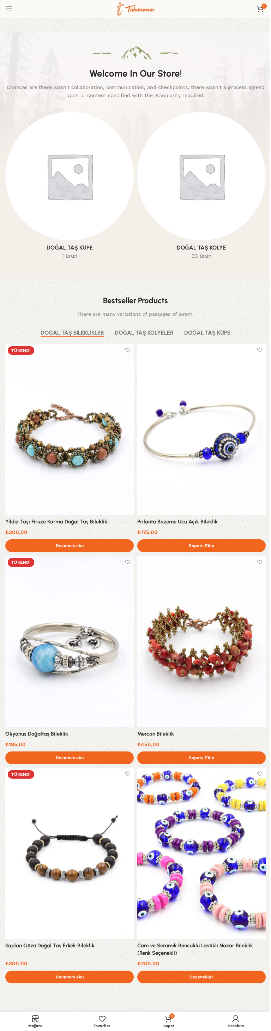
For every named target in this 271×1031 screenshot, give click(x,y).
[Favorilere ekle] (127, 350)
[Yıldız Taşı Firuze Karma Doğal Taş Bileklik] (69, 429)
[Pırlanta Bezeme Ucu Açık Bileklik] (201, 429)
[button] (201, 545)
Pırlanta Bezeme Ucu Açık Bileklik (177, 522)
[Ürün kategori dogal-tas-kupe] (69, 188)
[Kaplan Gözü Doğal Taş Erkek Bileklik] (69, 853)
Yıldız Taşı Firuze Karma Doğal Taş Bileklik (56, 522)
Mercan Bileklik (155, 734)
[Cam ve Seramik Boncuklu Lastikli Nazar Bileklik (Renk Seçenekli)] (201, 853)
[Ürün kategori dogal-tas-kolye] (201, 188)
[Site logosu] (135, 8)
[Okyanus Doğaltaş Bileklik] (69, 641)
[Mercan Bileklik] (201, 641)
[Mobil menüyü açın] (9, 9)
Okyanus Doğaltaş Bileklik (36, 734)
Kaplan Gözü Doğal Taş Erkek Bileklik (50, 945)
